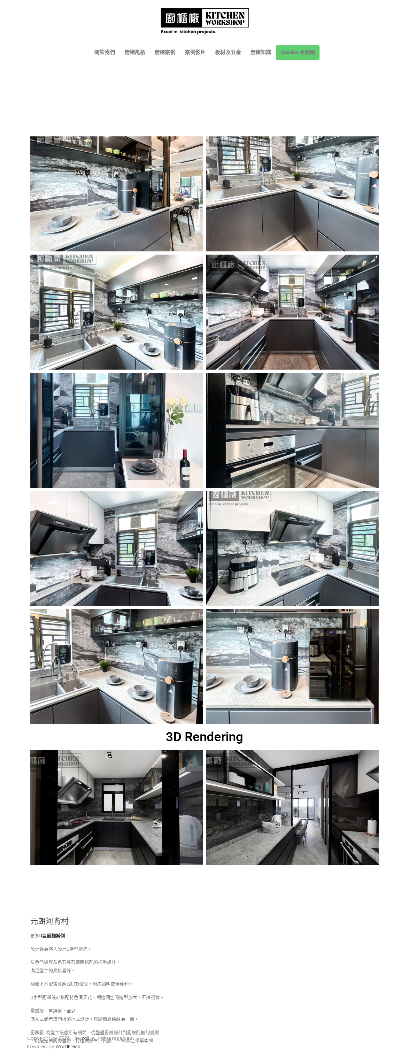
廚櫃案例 (165, 52)
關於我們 (104, 52)
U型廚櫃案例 (52, 935)
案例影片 (195, 52)
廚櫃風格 (135, 52)
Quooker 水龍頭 (297, 52)
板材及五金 (228, 52)
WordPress (68, 1046)
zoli (85, 1038)
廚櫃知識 (261, 52)
